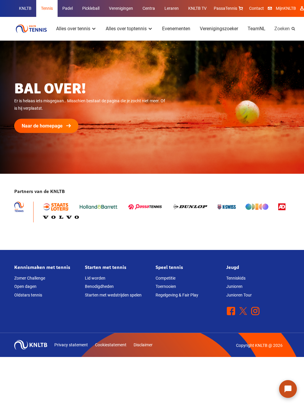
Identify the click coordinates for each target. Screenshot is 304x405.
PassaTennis (225, 8)
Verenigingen (121, 8)
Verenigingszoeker (219, 28)
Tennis (47, 8)
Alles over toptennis (126, 28)
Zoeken (282, 28)
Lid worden (95, 278)
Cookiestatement (110, 344)
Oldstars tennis (28, 295)
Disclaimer (143, 344)
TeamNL (256, 28)
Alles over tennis (73, 28)
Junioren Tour (239, 295)
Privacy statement (71, 344)
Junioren (234, 286)
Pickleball (90, 8)
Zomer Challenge (29, 278)
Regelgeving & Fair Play (177, 295)
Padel (67, 8)
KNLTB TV (197, 8)
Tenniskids (236, 278)
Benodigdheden (99, 286)
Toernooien (166, 286)
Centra (148, 8)
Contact (256, 8)
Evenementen (176, 28)
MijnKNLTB (286, 8)
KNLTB (25, 8)
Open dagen (25, 286)
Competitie (165, 278)
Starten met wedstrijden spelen (113, 295)
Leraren (171, 8)
